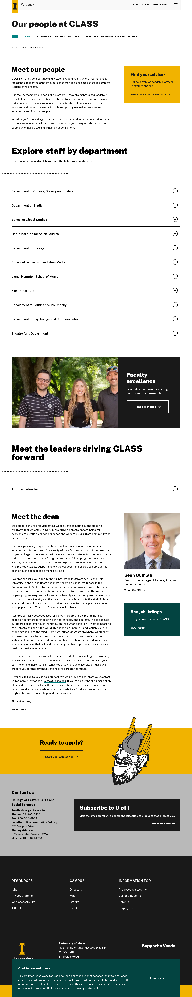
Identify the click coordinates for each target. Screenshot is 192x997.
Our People (90, 37)
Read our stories (145, 406)
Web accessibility (23, 902)
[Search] (22, 4)
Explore (134, 4)
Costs (146, 4)
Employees (126, 908)
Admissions (160, 4)
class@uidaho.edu (55, 680)
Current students (130, 895)
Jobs (14, 889)
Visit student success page (148, 94)
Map (73, 895)
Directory (76, 889)
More (133, 37)
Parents (124, 902)
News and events (113, 37)
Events (74, 908)
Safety (74, 902)
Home (15, 47)
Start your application (59, 756)
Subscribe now (161, 823)
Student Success (67, 37)
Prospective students (133, 889)
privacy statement (87, 988)
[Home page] (15, 6)
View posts (137, 628)
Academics (44, 37)
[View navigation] (175, 5)
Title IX (16, 908)
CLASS (26, 37)
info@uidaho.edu (69, 956)
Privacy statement (24, 895)
